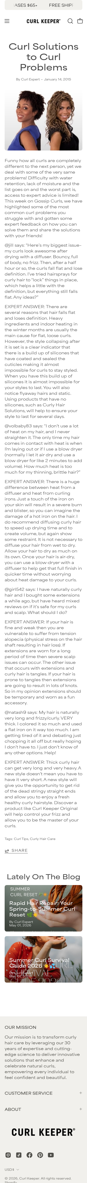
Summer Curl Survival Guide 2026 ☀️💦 (39, 962)
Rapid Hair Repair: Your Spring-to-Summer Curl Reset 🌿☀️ (42, 908)
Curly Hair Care (42, 838)
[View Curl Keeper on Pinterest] (40, 1155)
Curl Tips (21, 838)
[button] (70, 21)
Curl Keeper (29, 1178)
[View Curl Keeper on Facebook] (29, 1155)
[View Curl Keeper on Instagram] (8, 1155)
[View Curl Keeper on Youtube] (50, 1155)
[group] (43, 5)
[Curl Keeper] (43, 21)
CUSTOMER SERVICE (29, 1093)
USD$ (9, 1169)
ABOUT (13, 1109)
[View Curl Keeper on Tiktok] (18, 1155)
